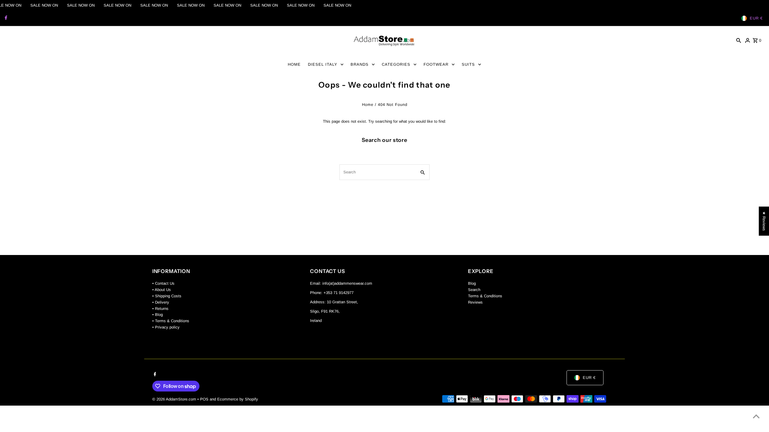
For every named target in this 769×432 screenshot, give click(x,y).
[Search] (739, 41)
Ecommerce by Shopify (237, 399)
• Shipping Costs (166, 296)
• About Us (161, 289)
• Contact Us (163, 283)
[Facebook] (5, 18)
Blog (472, 283)
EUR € (756, 18)
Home (367, 104)
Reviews (475, 302)
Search (474, 289)
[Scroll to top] (756, 416)
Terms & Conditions (485, 296)
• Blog (157, 314)
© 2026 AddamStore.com (174, 399)
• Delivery (160, 302)
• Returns (160, 308)
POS (204, 399)
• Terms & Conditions (170, 321)
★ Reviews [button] (764, 221)
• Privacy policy (166, 327)
